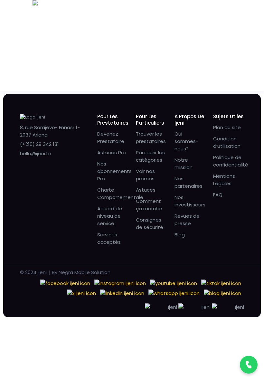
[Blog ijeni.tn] (222, 293)
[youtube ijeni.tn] (173, 283)
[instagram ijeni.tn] (120, 283)
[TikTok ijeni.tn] (221, 283)
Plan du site (227, 127)
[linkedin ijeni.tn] (122, 293)
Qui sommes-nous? (186, 141)
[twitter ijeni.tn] (81, 293)
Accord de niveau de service (109, 216)
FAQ (217, 194)
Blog (179, 234)
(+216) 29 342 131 (39, 144)
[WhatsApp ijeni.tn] (174, 293)
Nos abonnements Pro (114, 171)
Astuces (146, 189)
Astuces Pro (111, 152)
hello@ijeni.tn (35, 153)
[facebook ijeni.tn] (65, 283)
